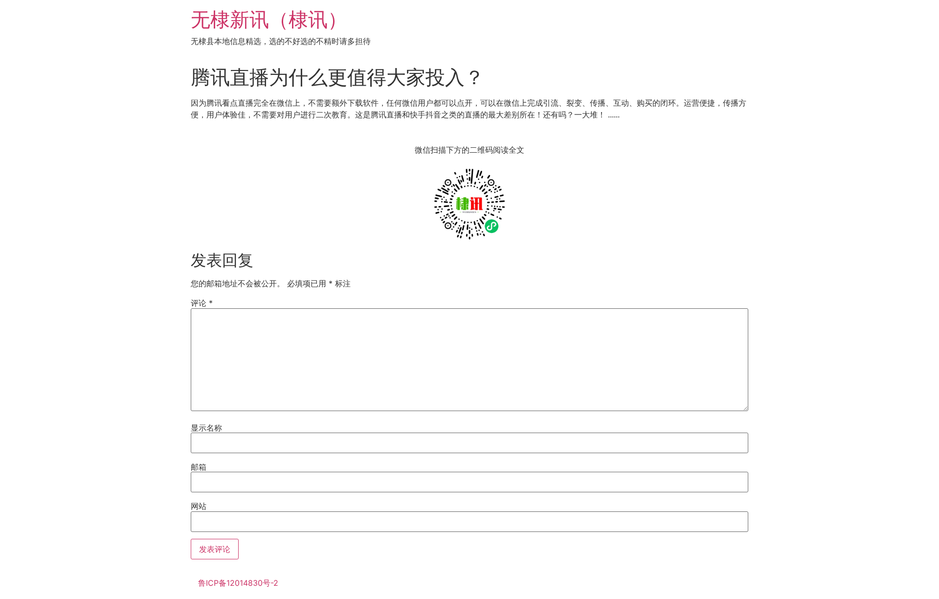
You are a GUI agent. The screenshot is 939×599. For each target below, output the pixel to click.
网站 (198, 506)
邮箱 (198, 467)
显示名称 (206, 428)
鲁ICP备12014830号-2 (238, 583)
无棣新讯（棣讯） (269, 19)
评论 (202, 303)
